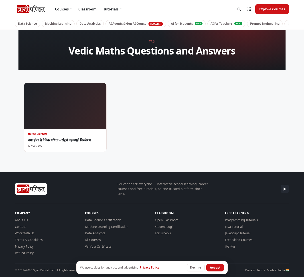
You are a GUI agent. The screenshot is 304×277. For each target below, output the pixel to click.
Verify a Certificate (98, 247)
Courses (63, 9)
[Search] (239, 9)
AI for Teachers (226, 24)
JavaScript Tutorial (237, 233)
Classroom (87, 9)
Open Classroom (166, 220)
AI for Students (186, 24)
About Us (21, 220)
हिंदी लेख (230, 247)
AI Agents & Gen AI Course (135, 24)
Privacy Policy (24, 247)
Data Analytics (90, 24)
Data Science (27, 24)
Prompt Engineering (265, 24)
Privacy (250, 270)
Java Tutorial (234, 227)
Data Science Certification (103, 220)
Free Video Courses (238, 240)
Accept (215, 267)
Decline (195, 267)
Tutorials (112, 9)
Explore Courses (272, 9)
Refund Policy (24, 253)
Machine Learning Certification (106, 227)
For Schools (163, 233)
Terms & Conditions (29, 240)
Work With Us (24, 233)
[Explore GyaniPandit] (249, 9)
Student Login (164, 227)
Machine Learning (58, 24)
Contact (20, 227)
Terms (261, 270)
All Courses (93, 240)
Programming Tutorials (241, 220)
